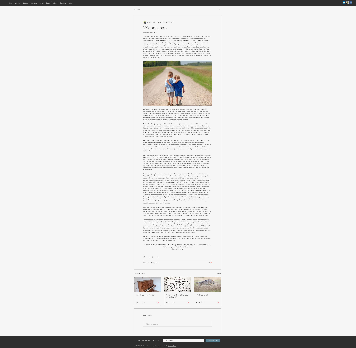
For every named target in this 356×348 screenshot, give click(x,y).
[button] (219, 9)
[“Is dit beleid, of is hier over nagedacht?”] (177, 284)
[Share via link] (158, 257)
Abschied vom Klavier (145, 295)
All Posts (137, 10)
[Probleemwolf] (207, 284)
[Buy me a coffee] (347, 2)
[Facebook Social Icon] (351, 2)
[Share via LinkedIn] (153, 257)
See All (219, 273)
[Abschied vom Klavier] (147, 284)
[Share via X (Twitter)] (149, 257)
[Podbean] (344, 2)
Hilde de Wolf (172, 346)
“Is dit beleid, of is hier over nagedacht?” (177, 296)
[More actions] (211, 22)
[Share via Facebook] (144, 257)
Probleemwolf (202, 295)
